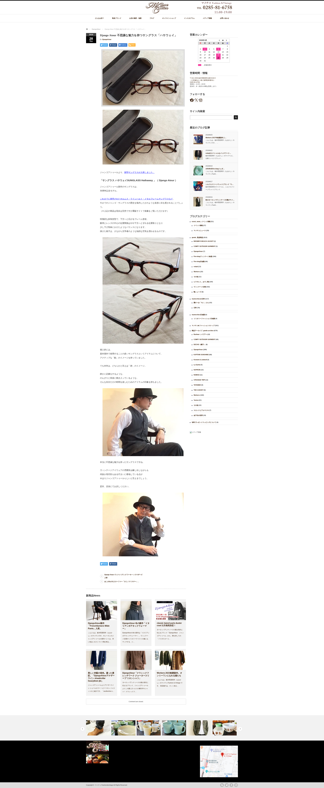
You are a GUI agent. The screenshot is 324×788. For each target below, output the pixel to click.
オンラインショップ (169, 18)
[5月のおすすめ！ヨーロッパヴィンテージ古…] (174, 727)
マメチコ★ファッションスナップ (203, 325)
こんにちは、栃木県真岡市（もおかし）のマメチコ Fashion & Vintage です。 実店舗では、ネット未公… (169, 683)
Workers (197, 272)
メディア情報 (207, 18)
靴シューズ (197, 292)
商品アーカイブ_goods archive (203, 330)
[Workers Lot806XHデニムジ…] (225, 727)
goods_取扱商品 (197, 237)
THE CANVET (198, 390)
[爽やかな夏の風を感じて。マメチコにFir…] (149, 727)
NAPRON (197, 370)
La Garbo (197, 365)
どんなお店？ (99, 18)
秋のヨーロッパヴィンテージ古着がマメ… (220, 200)
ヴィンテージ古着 (200, 287)
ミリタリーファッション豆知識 (204, 318)
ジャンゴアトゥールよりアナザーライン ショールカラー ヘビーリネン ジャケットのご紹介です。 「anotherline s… (101, 688)
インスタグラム (189, 18)
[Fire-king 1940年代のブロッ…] (123, 727)
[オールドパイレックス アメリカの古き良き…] (199, 727)
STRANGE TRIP (199, 380)
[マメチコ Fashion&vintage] (189, 13)
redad (196, 266)
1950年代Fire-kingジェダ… (215, 169)
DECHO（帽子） (199, 344)
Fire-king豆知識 (199, 261)
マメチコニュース (200, 230)
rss (222, 785)
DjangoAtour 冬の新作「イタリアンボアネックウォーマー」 (135, 626)
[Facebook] (231, 785)
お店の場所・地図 (135, 18)
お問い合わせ (224, 18)
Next (240, 729)
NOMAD (196, 375)
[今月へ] (223, 40)
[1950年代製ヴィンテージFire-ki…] (98, 727)
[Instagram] (236, 785)
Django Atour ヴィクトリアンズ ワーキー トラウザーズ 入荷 (123, 576)
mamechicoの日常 (198, 299)
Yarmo (196, 400)
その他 (196, 277)
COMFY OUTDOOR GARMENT (204, 246)
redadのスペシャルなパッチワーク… (218, 153)
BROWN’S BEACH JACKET (204, 241)
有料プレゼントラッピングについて (204, 422)
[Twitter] (227, 785)
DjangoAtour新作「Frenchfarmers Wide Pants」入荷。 (98, 626)
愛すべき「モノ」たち (201, 303)
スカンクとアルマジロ (201, 410)
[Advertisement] (214, 456)
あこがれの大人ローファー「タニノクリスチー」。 (121, 581)
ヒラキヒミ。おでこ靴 (201, 282)
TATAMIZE (197, 385)
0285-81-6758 (195, 82)
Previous (82, 729)
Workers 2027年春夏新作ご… (216, 138)
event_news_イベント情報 (201, 221)
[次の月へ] (227, 40)
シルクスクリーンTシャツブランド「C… (219, 184)
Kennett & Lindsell (200, 360)
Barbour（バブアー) (201, 334)
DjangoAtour (106, 39)
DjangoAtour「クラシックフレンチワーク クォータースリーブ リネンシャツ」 (135, 675)
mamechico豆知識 (198, 315)
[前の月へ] (218, 40)
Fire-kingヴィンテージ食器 (203, 256)
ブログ (152, 18)
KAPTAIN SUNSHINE (201, 355)
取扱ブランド (116, 18)
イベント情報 (198, 225)
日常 (195, 308)
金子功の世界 (198, 415)
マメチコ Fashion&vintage (104, 785)
